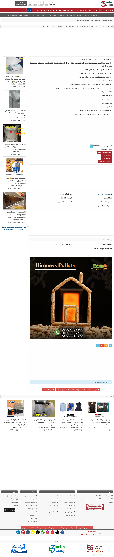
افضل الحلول (85, 534)
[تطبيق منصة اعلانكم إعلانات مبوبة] (9, 509)
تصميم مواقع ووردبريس (87, 15)
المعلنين (13, 502)
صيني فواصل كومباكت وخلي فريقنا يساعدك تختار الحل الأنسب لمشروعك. (43, 422)
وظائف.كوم (32, 515)
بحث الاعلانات (32, 521)
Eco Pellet (101, 194)
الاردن (110, 499)
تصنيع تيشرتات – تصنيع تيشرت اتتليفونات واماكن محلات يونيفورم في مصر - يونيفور (71, 422)
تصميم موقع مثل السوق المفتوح (31, 15)
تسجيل (41, 4)
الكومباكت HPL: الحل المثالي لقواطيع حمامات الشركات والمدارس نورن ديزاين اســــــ (16, 214)
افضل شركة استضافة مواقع (30, 527)
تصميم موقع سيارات (93, 389)
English (52, 4)
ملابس (54, 508)
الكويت (98, 499)
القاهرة (13, 84)
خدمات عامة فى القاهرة (104, 152)
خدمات (72, 10)
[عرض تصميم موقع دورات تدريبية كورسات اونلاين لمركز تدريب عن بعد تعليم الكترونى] (14, 228)
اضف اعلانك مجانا (21, 4)
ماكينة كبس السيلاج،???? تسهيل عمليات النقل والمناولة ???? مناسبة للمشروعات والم (16, 422)
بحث (30, 4)
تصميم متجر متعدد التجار (69, 15)
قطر (110, 502)
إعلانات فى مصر (107, 20)
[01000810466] (91, 146)
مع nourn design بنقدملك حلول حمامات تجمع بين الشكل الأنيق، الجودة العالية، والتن (15, 146)
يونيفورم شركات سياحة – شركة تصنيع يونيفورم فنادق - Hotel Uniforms (100, 422)
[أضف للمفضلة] (106, 345)
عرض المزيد (38, 10)
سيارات (97, 10)
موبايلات (90, 10)
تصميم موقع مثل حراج (63, 389)
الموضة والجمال (81, 10)
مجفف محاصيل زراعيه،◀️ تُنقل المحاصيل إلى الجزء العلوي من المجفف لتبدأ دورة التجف (16, 180)
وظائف (29, 10)
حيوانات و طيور (69, 512)
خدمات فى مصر (95, 20)
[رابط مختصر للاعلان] (98, 345)
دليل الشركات (70, 515)
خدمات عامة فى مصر (82, 20)
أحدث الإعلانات (31, 518)
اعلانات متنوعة (52, 512)
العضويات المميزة (30, 496)
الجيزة (15, 118)
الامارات (98, 496)
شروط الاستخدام (31, 505)
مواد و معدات (56, 10)
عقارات (102, 10)
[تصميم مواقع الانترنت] (95, 507)
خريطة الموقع (12, 505)
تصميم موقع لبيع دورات (51, 15)
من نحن (33, 499)
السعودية (109, 496)
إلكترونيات (66, 10)
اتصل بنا (13, 499)
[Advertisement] (74, 4)
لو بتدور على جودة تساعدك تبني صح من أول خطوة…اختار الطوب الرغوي (15, 113)
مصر (87, 496)
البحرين (86, 499)
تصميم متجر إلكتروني (103, 15)
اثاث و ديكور (47, 10)
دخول (35, 4)
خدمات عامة (21, 87)
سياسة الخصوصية (30, 502)
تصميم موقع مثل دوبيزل (85, 527)
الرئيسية (108, 10)
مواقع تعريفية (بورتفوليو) (68, 527)
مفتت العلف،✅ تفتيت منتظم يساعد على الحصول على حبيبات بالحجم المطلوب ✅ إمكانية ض (15, 79)
